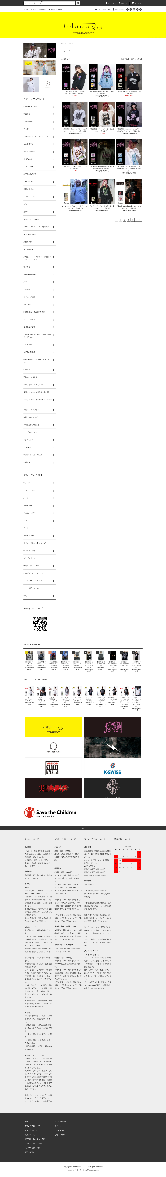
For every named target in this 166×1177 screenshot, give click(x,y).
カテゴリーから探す (39, 9)
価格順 (133, 59)
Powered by (70, 1170)
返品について (30, 1135)
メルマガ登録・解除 (103, 9)
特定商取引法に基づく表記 (35, 1139)
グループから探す (56, 9)
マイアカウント (60, 1122)
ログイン (124, 3)
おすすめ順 (125, 59)
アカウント (112, 3)
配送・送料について (32, 1130)
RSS (26, 1152)
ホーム (26, 9)
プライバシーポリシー (33, 1143)
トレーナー (70, 43)
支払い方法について (32, 1126)
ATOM (32, 1152)
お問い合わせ (119, 9)
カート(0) (137, 3)
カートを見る (59, 1130)
